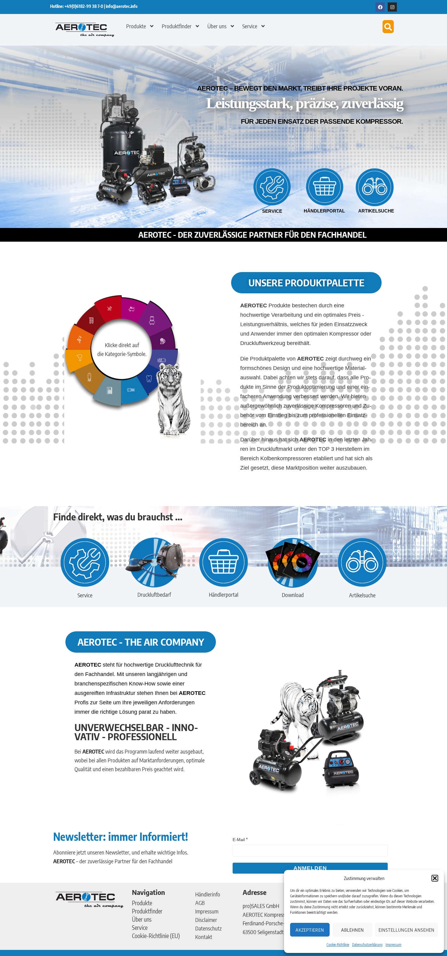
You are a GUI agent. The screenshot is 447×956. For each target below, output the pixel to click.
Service (249, 25)
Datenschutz (208, 928)
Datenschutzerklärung (367, 944)
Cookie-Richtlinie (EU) (156, 935)
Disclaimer (206, 919)
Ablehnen (352, 930)
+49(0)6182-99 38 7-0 (84, 6)
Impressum (393, 944)
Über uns (217, 25)
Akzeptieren (310, 930)
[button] (435, 878)
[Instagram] (392, 7)
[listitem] (134, 310)
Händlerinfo (207, 894)
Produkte (136, 25)
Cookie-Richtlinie (338, 944)
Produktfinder (177, 25)
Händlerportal (324, 210)
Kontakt (203, 936)
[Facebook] (380, 7)
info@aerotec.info (121, 6)
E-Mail (239, 839)
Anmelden (310, 868)
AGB (200, 902)
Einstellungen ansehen (407, 930)
